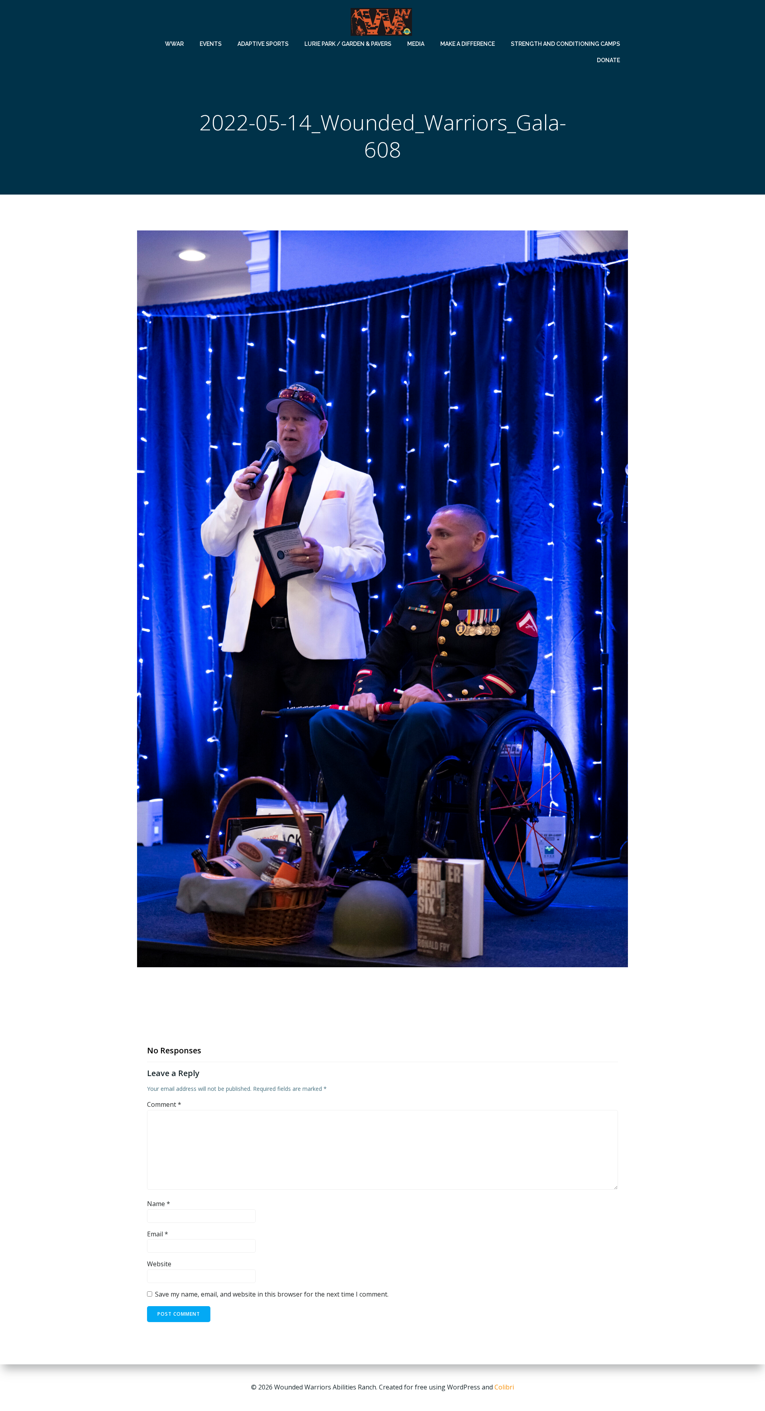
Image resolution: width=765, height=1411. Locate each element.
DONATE (608, 60)
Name (158, 1203)
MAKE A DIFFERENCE (467, 44)
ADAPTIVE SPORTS (262, 44)
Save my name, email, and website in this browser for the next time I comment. (271, 1294)
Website (159, 1263)
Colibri (504, 1387)
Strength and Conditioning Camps (565, 44)
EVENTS (211, 44)
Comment (164, 1104)
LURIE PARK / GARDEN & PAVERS (347, 44)
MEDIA (415, 44)
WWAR (174, 44)
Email (157, 1234)
